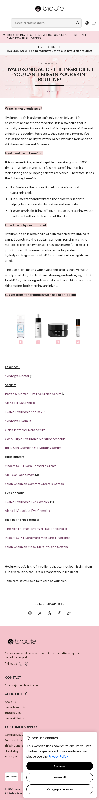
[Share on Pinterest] (59, 613)
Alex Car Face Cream (20, 475)
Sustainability (13, 712)
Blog (54, 47)
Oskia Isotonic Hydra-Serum (25, 430)
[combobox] (46, 23)
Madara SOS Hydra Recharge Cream (30, 466)
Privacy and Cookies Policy (21, 756)
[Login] (87, 22)
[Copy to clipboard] (69, 613)
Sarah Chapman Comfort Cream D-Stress (34, 484)
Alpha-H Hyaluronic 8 (20, 403)
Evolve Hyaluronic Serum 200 (25, 412)
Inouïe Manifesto (15, 707)
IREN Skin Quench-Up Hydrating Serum (33, 448)
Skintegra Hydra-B (18, 421)
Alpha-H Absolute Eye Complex (27, 510)
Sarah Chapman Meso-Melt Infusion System (36, 547)
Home (42, 47)
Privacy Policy (58, 756)
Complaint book (14, 734)
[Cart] (93, 23)
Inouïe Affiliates (14, 718)
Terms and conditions (18, 740)
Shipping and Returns (18, 745)
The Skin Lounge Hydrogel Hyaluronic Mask (36, 529)
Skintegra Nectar (17, 376)
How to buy (11, 751)
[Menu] (6, 22)
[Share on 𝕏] (39, 613)
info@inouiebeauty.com (24, 685)
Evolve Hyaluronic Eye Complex (27, 502)
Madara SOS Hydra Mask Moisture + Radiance (37, 538)
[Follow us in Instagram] (21, 664)
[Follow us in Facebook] (27, 664)
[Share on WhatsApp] (49, 613)
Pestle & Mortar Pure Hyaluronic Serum (33, 394)
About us (10, 701)
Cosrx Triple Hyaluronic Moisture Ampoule (35, 439)
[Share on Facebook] (30, 613)
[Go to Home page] (49, 9)
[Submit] (78, 23)
